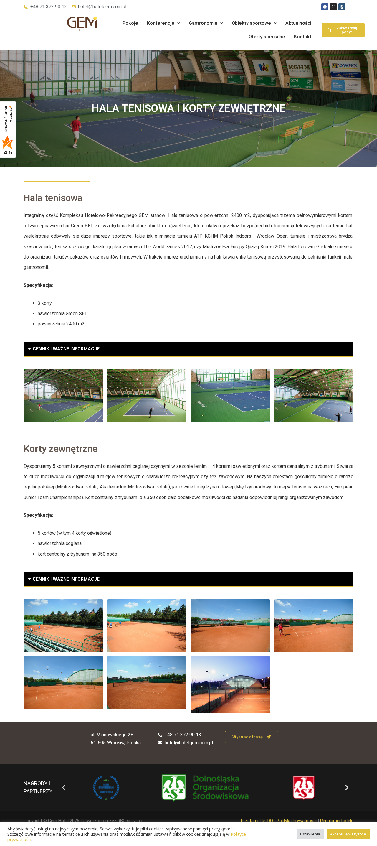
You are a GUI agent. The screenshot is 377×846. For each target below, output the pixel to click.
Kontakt (302, 36)
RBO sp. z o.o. (131, 820)
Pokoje (130, 23)
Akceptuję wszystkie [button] (348, 834)
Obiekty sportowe (251, 23)
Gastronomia (203, 23)
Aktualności (298, 23)
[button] (163, 23)
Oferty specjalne (267, 36)
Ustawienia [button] (310, 834)
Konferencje (160, 23)
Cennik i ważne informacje (66, 349)
